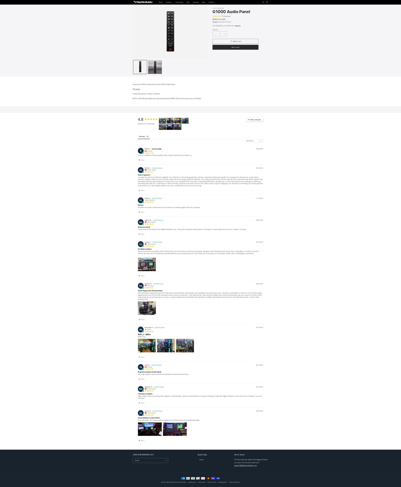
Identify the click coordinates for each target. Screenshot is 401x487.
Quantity (215, 30)
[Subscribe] (165, 460)
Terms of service (211, 482)
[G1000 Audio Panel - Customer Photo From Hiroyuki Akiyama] (177, 121)
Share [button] (142, 160)
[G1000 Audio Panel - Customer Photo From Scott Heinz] (170, 127)
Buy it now (235, 47)
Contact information (234, 482)
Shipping (215, 22)
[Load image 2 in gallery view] (155, 67)
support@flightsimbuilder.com (245, 465)
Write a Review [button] (255, 120)
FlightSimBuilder (170, 482)
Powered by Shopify (180, 482)
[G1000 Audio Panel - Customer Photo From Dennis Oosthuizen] (170, 121)
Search (201, 460)
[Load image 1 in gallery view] (140, 67)
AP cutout (136, 89)
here (258, 459)
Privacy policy (201, 482)
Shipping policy (222, 482)
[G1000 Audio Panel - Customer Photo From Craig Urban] (162, 121)
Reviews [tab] (142, 136)
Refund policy (192, 482)
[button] (169, 2)
